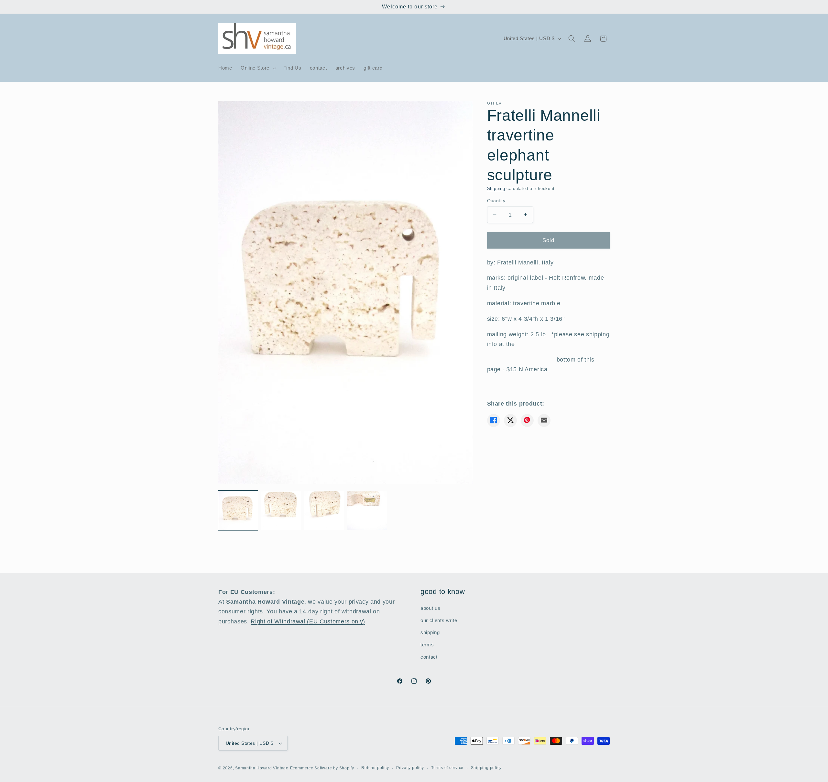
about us (430, 608)
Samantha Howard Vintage (262, 768)
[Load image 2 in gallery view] (281, 510)
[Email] (544, 420)
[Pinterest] (527, 420)
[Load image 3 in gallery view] (324, 510)
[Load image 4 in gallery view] (367, 510)
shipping (430, 632)
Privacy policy (410, 767)
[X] (510, 420)
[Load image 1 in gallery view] (238, 510)
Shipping (496, 188)
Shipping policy (486, 767)
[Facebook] (493, 420)
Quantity (496, 200)
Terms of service (447, 767)
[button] (257, 68)
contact (429, 657)
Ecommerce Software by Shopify (322, 768)
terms (427, 644)
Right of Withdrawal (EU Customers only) (308, 621)
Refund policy (375, 767)
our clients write (438, 620)
